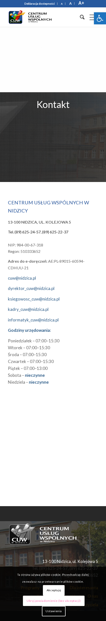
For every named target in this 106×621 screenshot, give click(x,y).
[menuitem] (39, 3)
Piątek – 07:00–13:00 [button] (28, 368)
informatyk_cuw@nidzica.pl (33, 319)
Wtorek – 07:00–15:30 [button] (29, 347)
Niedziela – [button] (28, 382)
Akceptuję (54, 590)
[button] (100, 18)
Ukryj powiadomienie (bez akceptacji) (54, 601)
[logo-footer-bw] (45, 533)
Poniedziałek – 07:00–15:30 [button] (33, 340)
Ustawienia (54, 611)
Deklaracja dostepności (39, 3)
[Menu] (91, 17)
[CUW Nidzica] (44, 17)
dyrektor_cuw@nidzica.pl (31, 288)
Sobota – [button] (26, 375)
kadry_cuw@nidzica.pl (28, 309)
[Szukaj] (80, 17)
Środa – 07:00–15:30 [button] (27, 354)
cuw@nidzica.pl (22, 278)
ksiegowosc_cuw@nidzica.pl (34, 299)
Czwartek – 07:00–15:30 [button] (31, 361)
